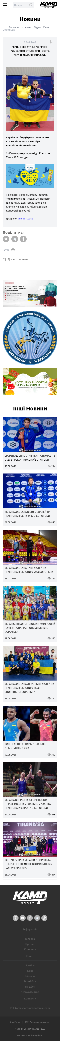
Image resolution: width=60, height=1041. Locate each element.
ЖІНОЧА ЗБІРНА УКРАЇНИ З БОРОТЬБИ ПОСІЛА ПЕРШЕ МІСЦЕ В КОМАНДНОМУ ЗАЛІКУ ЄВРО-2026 (28, 864)
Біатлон (30, 976)
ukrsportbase (25, 218)
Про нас (30, 944)
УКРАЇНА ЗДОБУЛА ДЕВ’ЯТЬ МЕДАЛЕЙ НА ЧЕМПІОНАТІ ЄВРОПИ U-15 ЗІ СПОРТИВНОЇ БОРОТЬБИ (29, 687)
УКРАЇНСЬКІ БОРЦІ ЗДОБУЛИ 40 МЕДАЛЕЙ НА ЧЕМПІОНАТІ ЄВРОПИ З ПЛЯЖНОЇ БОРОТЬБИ (30, 627)
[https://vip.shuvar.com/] (30, 381)
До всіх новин (18, 259)
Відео (37, 27)
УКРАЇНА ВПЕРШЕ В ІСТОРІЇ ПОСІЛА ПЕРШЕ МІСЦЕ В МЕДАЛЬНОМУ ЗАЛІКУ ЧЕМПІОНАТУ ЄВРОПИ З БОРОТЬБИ (28, 803)
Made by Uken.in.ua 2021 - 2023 (30, 1028)
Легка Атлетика (30, 992)
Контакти (30, 949)
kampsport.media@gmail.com (32, 1008)
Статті (47, 27)
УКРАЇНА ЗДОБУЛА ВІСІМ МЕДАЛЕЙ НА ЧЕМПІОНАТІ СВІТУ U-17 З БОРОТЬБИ (27, 513)
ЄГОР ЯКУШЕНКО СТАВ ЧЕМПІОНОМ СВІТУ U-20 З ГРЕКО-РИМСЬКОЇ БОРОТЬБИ (30, 457)
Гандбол (30, 986)
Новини (27, 27)
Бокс (30, 970)
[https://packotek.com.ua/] (30, 293)
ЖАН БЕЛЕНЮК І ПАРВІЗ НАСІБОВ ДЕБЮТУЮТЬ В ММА (25, 746)
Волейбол (30, 981)
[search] (31, 5)
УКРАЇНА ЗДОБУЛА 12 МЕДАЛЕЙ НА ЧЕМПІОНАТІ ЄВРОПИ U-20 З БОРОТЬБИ (29, 569)
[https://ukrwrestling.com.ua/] (30, 338)
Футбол (30, 965)
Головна (14, 27)
